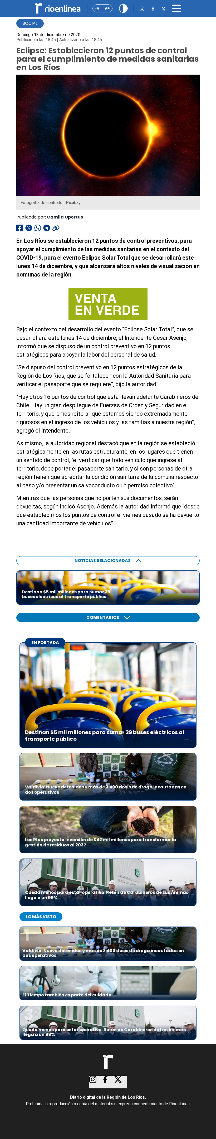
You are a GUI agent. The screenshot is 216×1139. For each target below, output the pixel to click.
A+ (107, 8)
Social (30, 23)
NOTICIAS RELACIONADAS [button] (103, 561)
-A (97, 8)
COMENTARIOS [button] (102, 617)
